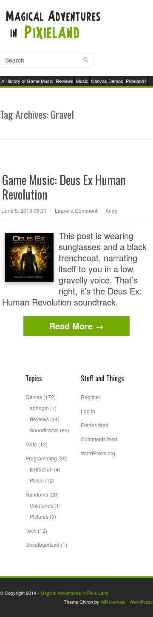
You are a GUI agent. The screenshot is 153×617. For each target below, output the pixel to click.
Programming (41, 458)
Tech (31, 530)
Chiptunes (41, 505)
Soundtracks (44, 430)
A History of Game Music (27, 80)
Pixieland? (136, 80)
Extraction (41, 469)
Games (34, 396)
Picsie (37, 480)
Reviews (65, 80)
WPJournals (113, 601)
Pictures (39, 516)
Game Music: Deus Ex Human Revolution (63, 187)
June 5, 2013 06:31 (24, 210)
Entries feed (94, 424)
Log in (88, 410)
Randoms (37, 494)
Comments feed (99, 439)
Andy (111, 210)
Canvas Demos (107, 80)
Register (90, 396)
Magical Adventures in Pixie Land (74, 592)
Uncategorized (43, 544)
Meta (31, 444)
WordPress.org (98, 453)
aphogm (39, 407)
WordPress (141, 601)
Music (82, 80)
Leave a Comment (76, 210)
